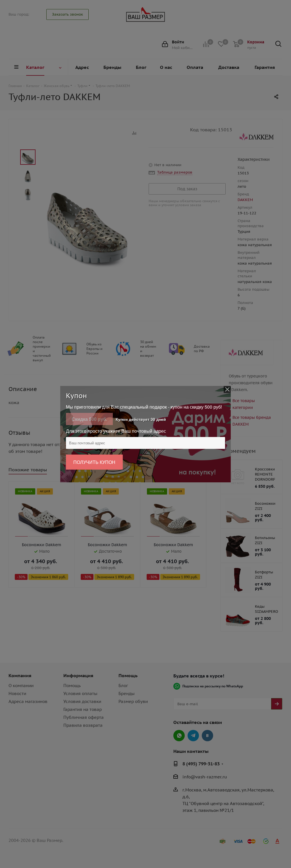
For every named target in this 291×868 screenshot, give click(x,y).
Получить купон (94, 462)
